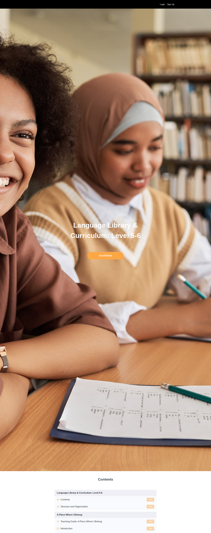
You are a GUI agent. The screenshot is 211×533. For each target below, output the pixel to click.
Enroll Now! (105, 255)
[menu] (166, 4)
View (150, 500)
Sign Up (170, 4)
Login (162, 4)
